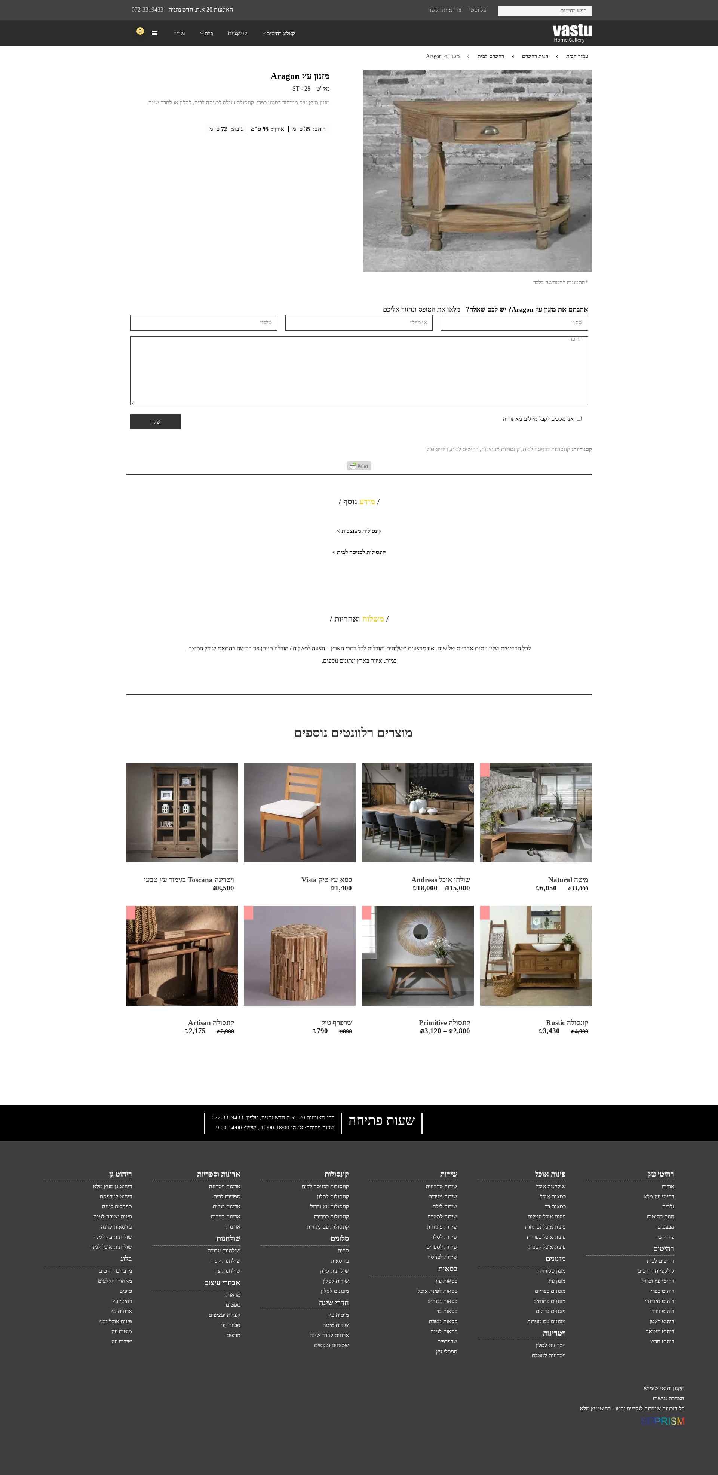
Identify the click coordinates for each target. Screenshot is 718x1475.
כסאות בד (446, 1311)
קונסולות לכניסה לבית (546, 449)
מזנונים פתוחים (549, 1301)
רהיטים (663, 1248)
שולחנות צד (227, 1271)
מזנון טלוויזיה (552, 1271)
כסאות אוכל (553, 1196)
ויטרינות (554, 1333)
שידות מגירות (443, 1196)
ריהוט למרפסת (116, 1196)
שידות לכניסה (442, 1257)
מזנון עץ (557, 1281)
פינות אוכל (550, 1174)
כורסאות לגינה (116, 1227)
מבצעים (665, 1227)
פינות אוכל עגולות (547, 1217)
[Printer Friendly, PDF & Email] (359, 469)
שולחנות (228, 1238)
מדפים (233, 1335)
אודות (668, 1186)
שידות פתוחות (442, 1227)
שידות (448, 1174)
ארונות (233, 1227)
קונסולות (337, 1174)
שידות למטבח (442, 1217)
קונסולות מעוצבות (500, 449)
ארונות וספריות (218, 1174)
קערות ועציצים (224, 1315)
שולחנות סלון (334, 1271)
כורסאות (340, 1261)
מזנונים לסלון (335, 1291)
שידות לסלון (444, 1237)
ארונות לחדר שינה (329, 1335)
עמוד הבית (577, 56)
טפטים (233, 1305)
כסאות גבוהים (442, 1301)
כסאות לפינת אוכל (437, 1291)
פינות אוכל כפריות (546, 1237)
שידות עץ (121, 1341)
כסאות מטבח (443, 1321)
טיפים (125, 1291)
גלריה (668, 1206)
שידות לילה (445, 1206)
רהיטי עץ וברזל (658, 1281)
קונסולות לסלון (333, 1196)
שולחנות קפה (225, 1261)
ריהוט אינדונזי (659, 1301)
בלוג (126, 1258)
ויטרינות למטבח (549, 1355)
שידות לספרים (441, 1247)
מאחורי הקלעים (115, 1281)
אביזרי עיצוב (222, 1282)
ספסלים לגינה (117, 1206)
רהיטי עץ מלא (659, 1196)
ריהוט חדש (662, 1341)
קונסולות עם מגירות (328, 1227)
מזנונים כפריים (550, 1291)
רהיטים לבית (491, 56)
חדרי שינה (334, 1302)
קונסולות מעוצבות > (359, 531)
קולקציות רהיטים (656, 1271)
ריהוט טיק (437, 449)
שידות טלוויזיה (441, 1186)
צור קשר (665, 1237)
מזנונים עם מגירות (546, 1321)
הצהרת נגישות (668, 1398)
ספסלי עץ (446, 1352)
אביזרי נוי (230, 1325)
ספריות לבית (227, 1196)
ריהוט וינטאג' (660, 1331)
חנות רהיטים (535, 56)
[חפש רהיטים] (506, 9)
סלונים (340, 1238)
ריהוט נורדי (662, 1311)
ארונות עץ (121, 1311)
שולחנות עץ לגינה (112, 1237)
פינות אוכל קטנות (547, 1247)
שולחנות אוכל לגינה (110, 1247)
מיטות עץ (338, 1315)
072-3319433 (147, 9)
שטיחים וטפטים (331, 1345)
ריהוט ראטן (662, 1321)
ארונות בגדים (226, 1206)
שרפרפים (447, 1341)
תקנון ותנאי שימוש (664, 1388)
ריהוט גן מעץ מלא (112, 1186)
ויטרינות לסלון (551, 1345)
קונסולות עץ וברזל (329, 1206)
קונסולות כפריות (331, 1217)
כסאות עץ (446, 1281)
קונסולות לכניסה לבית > (359, 552)
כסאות (447, 1268)
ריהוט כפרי (662, 1291)
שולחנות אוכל (551, 1186)
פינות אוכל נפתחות (545, 1227)
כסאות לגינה (443, 1331)
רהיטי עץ (661, 1174)
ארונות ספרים (225, 1217)
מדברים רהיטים (115, 1271)
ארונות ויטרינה (224, 1186)
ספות (343, 1251)
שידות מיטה (336, 1325)
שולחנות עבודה (224, 1251)
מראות (233, 1295)
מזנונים (556, 1258)
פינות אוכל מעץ (115, 1321)
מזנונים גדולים (551, 1311)
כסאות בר (555, 1206)
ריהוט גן (120, 1174)
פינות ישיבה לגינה (112, 1217)
